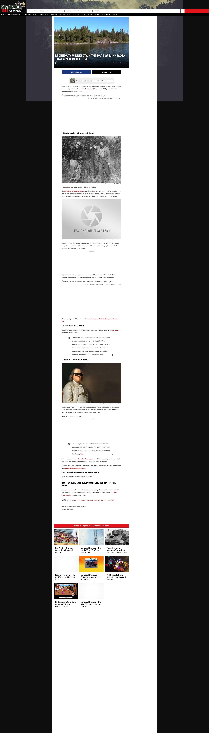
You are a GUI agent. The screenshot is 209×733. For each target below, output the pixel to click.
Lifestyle (70, 509)
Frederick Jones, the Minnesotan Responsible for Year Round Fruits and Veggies (117, 550)
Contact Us (97, 11)
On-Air (36, 11)
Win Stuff (60, 11)
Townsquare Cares (95, 14)
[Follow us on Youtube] (183, 11)
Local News (76, 14)
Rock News (54, 14)
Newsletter (88, 11)
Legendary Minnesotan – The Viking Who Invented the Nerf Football (91, 604)
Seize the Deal (106, 14)
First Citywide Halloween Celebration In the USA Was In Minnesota (117, 577)
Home (29, 11)
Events (53, 11)
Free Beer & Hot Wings (64, 14)
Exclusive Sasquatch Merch (30, 14)
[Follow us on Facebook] (174, 11)
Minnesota (83, 506)
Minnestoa (88, 89)
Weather (114, 14)
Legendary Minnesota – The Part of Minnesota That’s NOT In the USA (93, 500)
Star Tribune (115, 330)
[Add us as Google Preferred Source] (170, 11)
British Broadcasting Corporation (73, 191)
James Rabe (61, 63)
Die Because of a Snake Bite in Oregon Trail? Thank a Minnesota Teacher (65, 604)
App (47, 11)
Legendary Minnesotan (85, 459)
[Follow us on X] (178, 11)
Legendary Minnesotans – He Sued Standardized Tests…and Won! (65, 577)
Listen (42, 11)
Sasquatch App (44, 14)
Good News (84, 14)
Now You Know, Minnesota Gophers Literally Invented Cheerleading (64, 550)
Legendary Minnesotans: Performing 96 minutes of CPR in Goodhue (91, 577)
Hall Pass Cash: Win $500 (14, 14)
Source (82, 454)
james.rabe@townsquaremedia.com (75, 468)
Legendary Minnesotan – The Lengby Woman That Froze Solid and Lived (91, 550)
